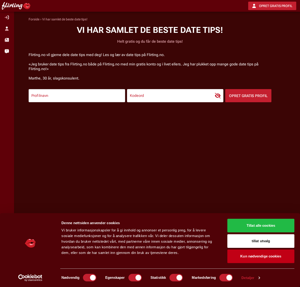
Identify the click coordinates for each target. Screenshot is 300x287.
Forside (34, 19)
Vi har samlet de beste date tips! (64, 19)
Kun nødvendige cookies (260, 256)
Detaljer (247, 278)
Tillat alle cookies (261, 225)
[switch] (135, 277)
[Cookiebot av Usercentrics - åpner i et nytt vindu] (30, 277)
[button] (7, 39)
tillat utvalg (261, 241)
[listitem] (7, 17)
